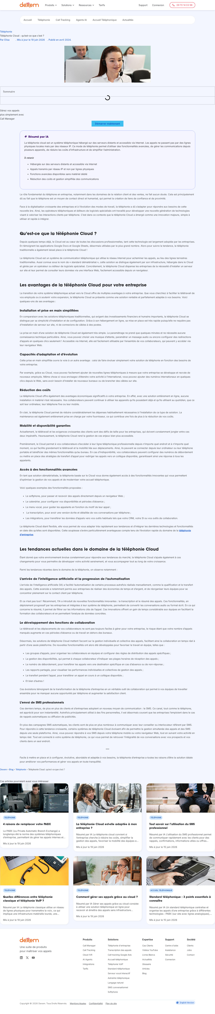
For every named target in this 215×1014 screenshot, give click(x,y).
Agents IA (81, 19)
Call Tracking (63, 19)
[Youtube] (33, 957)
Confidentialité (96, 1003)
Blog (11, 769)
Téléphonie (44, 19)
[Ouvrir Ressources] (93, 5)
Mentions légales (78, 1003)
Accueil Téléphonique (105, 19)
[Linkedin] (21, 957)
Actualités (127, 19)
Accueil (28, 19)
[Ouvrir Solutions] (73, 5)
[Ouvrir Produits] (56, 5)
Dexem (3, 769)
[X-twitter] (27, 957)
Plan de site (111, 1003)
